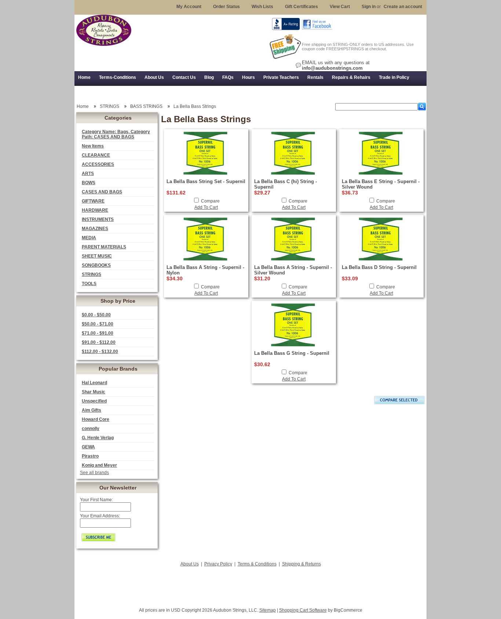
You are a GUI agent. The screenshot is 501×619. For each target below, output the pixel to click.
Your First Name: (96, 499)
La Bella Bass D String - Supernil (379, 267)
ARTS (88, 173)
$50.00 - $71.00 (97, 324)
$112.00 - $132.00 (100, 351)
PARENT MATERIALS (104, 247)
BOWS (88, 182)
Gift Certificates (301, 6)
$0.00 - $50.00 (96, 314)
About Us (189, 564)
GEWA (88, 446)
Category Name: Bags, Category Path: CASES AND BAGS (116, 134)
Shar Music (93, 391)
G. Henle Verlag (98, 437)
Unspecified (94, 401)
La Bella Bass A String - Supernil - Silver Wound (293, 270)
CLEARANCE (96, 155)
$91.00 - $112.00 (99, 342)
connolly (90, 428)
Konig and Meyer (99, 465)
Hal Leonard (94, 382)
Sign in (369, 6)
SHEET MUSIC (97, 256)
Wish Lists (262, 6)
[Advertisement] (250, 584)
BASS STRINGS (146, 106)
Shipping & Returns (301, 564)
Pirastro (90, 456)
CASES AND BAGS (102, 191)
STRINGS (91, 274)
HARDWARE (95, 210)
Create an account (403, 6)
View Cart (340, 6)
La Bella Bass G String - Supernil (291, 353)
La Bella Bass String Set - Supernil (206, 181)
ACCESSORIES (98, 164)
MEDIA (89, 237)
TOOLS (89, 283)
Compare (210, 201)
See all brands (94, 472)
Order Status (226, 6)
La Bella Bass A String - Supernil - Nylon (205, 270)
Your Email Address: (100, 515)
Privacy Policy (218, 564)
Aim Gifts (91, 410)
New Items (93, 146)
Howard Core (95, 419)
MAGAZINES (95, 228)
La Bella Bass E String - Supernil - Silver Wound (381, 184)
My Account (188, 6)
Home (83, 106)
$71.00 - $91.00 (97, 333)
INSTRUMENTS (98, 219)
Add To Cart (206, 207)
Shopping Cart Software (303, 610)
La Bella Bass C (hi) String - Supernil (285, 184)
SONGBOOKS (96, 265)
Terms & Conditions (257, 564)
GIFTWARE (93, 201)
